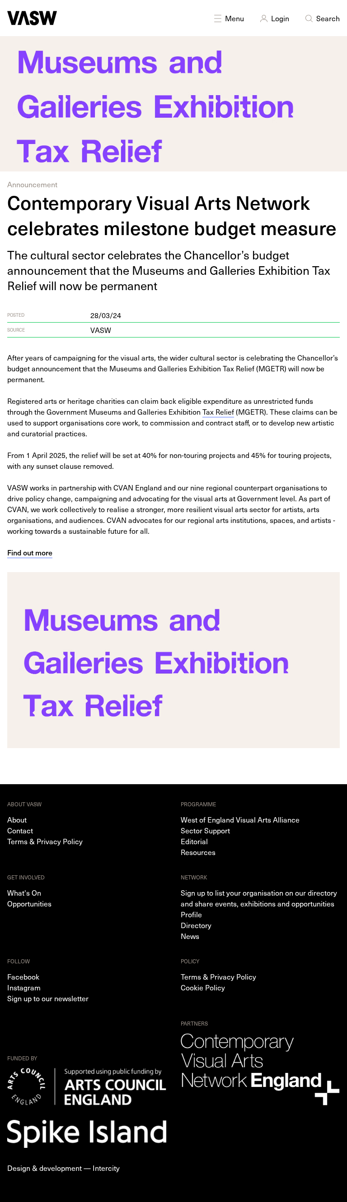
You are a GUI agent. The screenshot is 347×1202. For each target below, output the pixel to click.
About (17, 819)
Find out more (29, 552)
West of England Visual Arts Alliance (240, 819)
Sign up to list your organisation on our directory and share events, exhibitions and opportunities (259, 898)
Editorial (194, 841)
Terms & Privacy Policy (45, 841)
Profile (191, 914)
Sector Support (205, 830)
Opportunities (29, 903)
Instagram (24, 987)
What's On (24, 892)
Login (280, 18)
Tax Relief (218, 411)
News (190, 935)
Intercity (106, 1167)
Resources (198, 851)
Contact (20, 830)
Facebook (23, 976)
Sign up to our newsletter (48, 998)
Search (328, 18)
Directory (196, 925)
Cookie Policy (203, 987)
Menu (234, 18)
